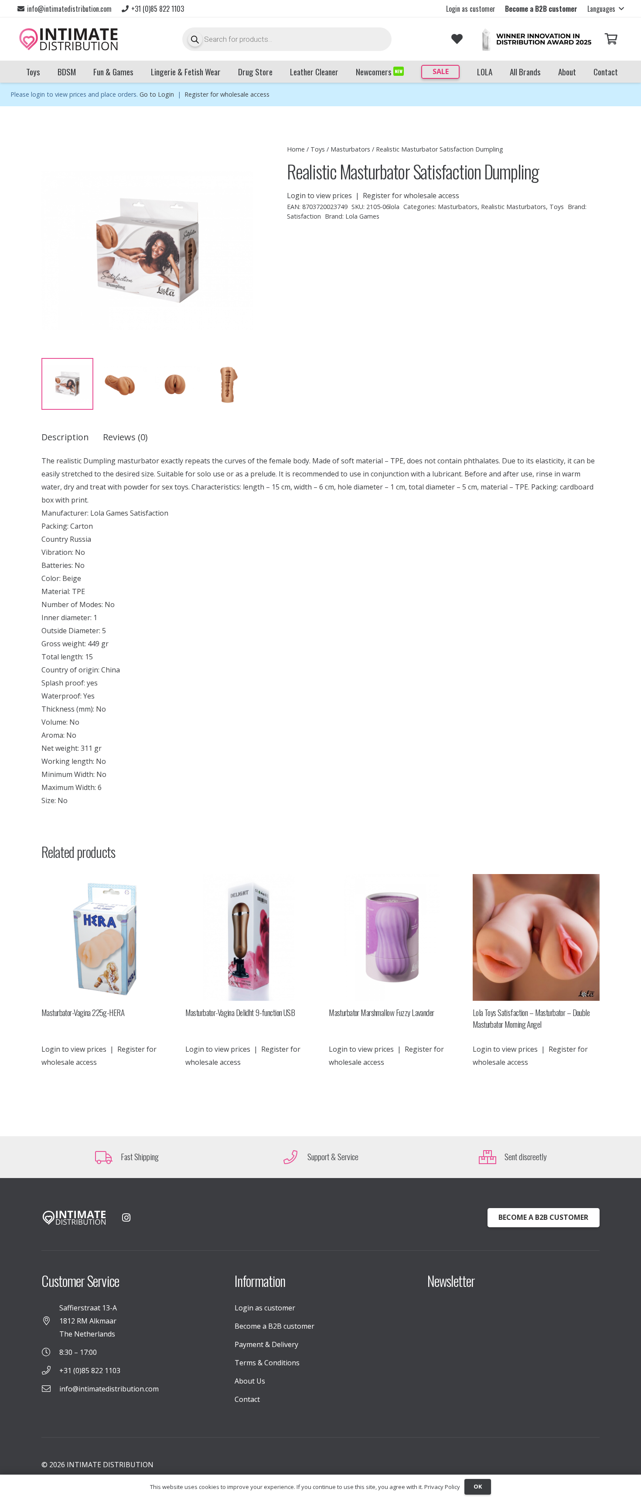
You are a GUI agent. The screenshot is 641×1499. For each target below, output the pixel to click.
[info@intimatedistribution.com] (50, 1388)
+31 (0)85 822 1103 (89, 1370)
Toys (317, 149)
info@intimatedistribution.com (109, 1389)
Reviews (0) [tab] (125, 437)
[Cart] (611, 39)
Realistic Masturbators (513, 207)
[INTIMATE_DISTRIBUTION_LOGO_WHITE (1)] (74, 1217)
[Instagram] (126, 1218)
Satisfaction (304, 216)
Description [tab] (65, 437)
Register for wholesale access (226, 94)
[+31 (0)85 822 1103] (50, 1370)
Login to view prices (319, 195)
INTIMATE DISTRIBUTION (110, 1464)
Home (296, 149)
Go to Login (157, 94)
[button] (605, 9)
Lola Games (362, 216)
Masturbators (350, 149)
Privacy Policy (442, 1487)
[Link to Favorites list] (456, 39)
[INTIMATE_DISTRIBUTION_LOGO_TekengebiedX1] (68, 39)
